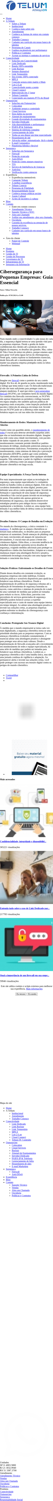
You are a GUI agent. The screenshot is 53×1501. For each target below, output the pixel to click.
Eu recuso (21, 994)
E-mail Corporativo (21, 143)
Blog (8, 201)
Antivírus (16, 169)
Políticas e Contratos (21, 53)
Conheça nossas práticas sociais (26, 193)
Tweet (9, 678)
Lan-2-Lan (17, 84)
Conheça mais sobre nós (23, 29)
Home (9, 18)
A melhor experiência (22, 183)
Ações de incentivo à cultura (25, 198)
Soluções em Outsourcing (24, 103)
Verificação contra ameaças (24, 172)
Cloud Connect (19, 90)
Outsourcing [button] (11, 100)
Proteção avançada (20, 156)
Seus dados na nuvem (22, 114)
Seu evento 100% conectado (25, 76)
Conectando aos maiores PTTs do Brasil (30, 98)
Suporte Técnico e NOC (23, 212)
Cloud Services (19, 111)
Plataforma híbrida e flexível (25, 145)
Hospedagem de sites (21, 1163)
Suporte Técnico (19, 1185)
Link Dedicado (19, 63)
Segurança (11, 1169)
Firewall (15, 153)
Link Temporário (20, 74)
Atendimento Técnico (22, 209)
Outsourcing (11, 1142)
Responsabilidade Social (23, 191)
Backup (15, 1150)
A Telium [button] (10, 21)
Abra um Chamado (21, 214)
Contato (9, 1182)
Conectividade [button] (12, 58)
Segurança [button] (11, 148)
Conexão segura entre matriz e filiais (28, 82)
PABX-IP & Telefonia (22, 127)
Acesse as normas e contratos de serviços (31, 55)
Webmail (16, 243)
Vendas (15, 1187)
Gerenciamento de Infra (23, 132)
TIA (14, 164)
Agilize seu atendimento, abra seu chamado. (32, 217)
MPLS (15, 79)
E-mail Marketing (20, 1166)
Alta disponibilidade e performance (28, 124)
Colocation (17, 106)
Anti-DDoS (17, 159)
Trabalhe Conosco (20, 39)
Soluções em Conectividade (25, 61)
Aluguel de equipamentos (23, 116)
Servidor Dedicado (20, 122)
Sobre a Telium (19, 23)
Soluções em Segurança (23, 151)
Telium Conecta (19, 185)
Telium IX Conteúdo (21, 1140)
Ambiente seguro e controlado (26, 108)
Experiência (11, 1177)
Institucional (17, 26)
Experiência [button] (11, 175)
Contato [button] (9, 204)
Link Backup (18, 68)
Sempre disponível (20, 71)
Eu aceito (32, 994)
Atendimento (18, 31)
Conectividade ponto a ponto (25, 87)
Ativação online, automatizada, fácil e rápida (32, 140)
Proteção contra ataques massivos (27, 161)
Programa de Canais (21, 47)
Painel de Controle (20, 241)
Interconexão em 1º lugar (23, 92)
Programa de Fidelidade (23, 188)
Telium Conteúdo (20, 95)
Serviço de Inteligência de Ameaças (28, 167)
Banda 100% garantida (22, 66)
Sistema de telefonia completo (25, 130)
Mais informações (34, 989)
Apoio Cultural (19, 196)
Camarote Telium (20, 180)
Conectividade (12, 1121)
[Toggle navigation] (1, 14)
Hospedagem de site (21, 137)
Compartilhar (12, 675)
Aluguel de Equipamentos (24, 1153)
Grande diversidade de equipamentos (29, 119)
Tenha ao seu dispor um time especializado (31, 135)
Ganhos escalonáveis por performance (29, 50)
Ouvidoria (16, 220)
